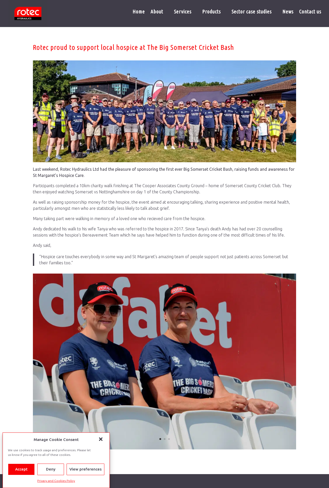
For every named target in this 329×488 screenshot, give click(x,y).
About (157, 12)
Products (211, 12)
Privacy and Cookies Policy (56, 480)
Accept (21, 469)
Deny (51, 469)
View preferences (85, 469)
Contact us (310, 12)
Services (182, 12)
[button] (101, 440)
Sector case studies (252, 12)
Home (139, 12)
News (288, 12)
